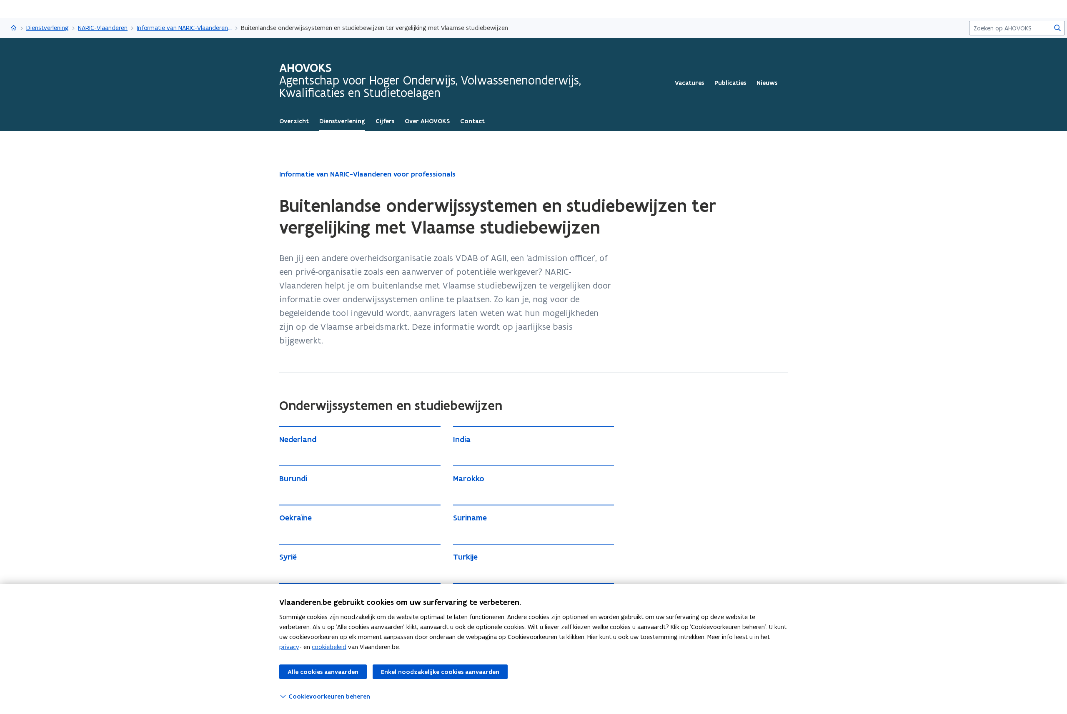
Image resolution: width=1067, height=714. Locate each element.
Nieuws (766, 83)
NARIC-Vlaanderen (103, 28)
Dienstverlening (47, 28)
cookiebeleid (329, 647)
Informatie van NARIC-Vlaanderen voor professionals (184, 28)
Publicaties (730, 83)
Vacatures (689, 83)
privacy (289, 647)
